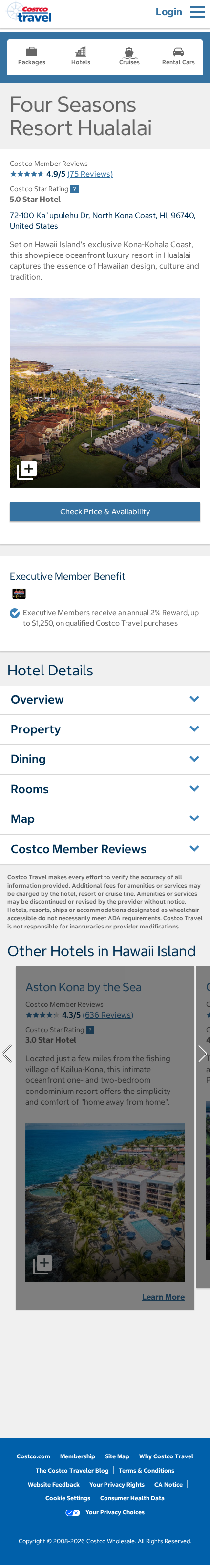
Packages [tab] (31, 62)
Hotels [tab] (80, 62)
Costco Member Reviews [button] (79, 848)
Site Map (117, 1456)
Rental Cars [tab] (178, 62)
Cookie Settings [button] (67, 1498)
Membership (77, 1456)
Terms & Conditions (146, 1470)
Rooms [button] (30, 789)
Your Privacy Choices (114, 1512)
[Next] (203, 1053)
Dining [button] (28, 758)
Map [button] (23, 818)
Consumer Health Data (132, 1498)
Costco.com (33, 1456)
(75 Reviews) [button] (90, 174)
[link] (74, 189)
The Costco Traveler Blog (72, 1470)
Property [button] (36, 729)
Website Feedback (54, 1484)
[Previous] (7, 1053)
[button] (105, 393)
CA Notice (168, 1484)
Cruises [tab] (129, 62)
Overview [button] (37, 699)
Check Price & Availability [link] (130, 511)
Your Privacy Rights (117, 1484)
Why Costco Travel (166, 1456)
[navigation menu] (197, 12)
